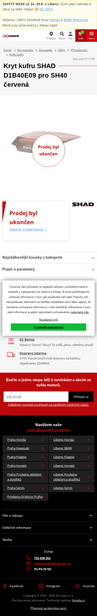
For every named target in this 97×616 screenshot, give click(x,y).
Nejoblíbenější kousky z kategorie (32, 257)
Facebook (16, 586)
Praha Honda (16, 439)
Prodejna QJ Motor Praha (24, 496)
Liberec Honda (63, 439)
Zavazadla (45, 50)
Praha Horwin (17, 465)
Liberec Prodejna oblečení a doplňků (66, 476)
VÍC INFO (46, 9)
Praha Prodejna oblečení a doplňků (24, 476)
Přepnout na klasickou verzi (48, 608)
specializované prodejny (48, 430)
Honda (54, 19)
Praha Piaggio (16, 457)
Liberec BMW (62, 448)
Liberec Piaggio (63, 457)
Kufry (61, 50)
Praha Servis (15, 488)
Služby (7, 540)
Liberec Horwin (64, 465)
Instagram (52, 586)
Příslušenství (79, 50)
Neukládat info (48, 320)
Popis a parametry (18, 269)
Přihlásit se (81, 397)
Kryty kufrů (16, 54)
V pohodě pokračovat (48, 327)
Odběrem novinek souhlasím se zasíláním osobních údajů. (48, 404)
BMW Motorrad (76, 19)
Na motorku (25, 50)
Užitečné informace (16, 527)
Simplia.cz (78, 600)
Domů (8, 50)
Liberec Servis (63, 488)
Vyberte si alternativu (26, 229)
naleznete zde (79, 312)
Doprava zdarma (33, 353)
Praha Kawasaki (18, 448)
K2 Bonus (27, 339)
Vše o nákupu (12, 515)
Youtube (88, 586)
